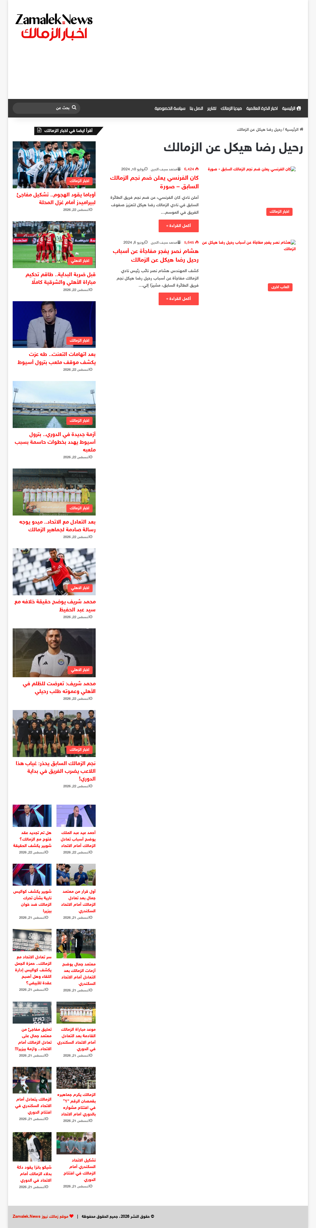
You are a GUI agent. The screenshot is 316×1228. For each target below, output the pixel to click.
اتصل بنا (196, 108)
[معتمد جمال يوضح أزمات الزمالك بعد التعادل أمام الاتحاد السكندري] (76, 943)
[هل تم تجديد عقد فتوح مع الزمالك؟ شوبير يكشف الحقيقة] (32, 816)
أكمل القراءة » (178, 226)
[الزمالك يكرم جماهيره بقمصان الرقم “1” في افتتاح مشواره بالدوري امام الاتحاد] (76, 1078)
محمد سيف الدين (164, 169)
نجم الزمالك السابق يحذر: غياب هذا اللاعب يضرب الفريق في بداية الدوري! (56, 771)
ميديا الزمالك (231, 108)
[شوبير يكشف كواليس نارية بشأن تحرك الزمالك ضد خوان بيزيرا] (32, 875)
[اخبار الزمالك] (55, 26)
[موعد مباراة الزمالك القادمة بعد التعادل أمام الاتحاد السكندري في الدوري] (76, 1013)
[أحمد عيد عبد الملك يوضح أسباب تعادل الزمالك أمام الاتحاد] (76, 816)
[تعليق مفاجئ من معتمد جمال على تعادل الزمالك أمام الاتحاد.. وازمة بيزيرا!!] (32, 1013)
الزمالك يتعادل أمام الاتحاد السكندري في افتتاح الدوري (33, 1106)
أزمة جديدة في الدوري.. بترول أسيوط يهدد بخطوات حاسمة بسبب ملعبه (55, 442)
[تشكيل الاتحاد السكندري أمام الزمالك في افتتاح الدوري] (76, 1143)
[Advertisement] (207, 49)
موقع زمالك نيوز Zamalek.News (40, 1216)
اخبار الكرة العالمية (262, 108)
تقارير (211, 108)
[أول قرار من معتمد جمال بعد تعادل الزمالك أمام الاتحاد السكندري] (76, 875)
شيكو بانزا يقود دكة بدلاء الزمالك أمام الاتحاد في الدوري (34, 1174)
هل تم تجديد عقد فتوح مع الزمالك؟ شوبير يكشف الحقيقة (32, 839)
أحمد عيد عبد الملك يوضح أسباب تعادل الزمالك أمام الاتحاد (78, 839)
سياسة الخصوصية (170, 108)
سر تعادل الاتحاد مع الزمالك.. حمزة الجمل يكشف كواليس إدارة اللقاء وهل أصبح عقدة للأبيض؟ (33, 970)
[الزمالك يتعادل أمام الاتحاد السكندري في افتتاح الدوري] (32, 1080)
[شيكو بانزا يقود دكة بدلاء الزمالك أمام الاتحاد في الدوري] (32, 1147)
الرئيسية (289, 108)
